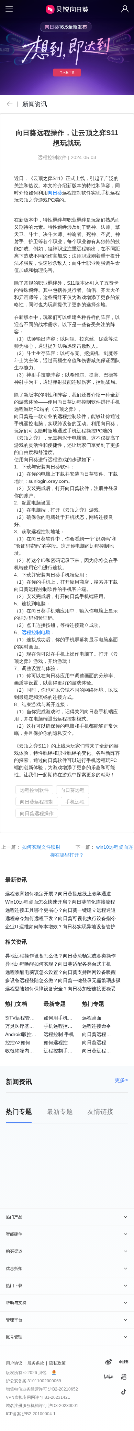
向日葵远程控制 (37, 801)
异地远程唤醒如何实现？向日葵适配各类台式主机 (58, 964)
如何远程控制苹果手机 (68, 1042)
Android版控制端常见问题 (32, 1034)
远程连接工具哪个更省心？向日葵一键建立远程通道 (60, 910)
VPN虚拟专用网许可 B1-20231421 (38, 1397)
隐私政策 (57, 1363)
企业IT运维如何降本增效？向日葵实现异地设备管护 (60, 926)
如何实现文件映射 (42, 847)
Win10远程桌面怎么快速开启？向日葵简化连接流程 (60, 902)
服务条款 (35, 1363)
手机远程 (75, 801)
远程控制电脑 (36, 632)
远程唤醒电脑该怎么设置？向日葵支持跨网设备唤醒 (60, 972)
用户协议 (14, 1363)
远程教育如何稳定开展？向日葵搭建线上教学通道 (58, 893)
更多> (121, 1080)
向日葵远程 (72, 790)
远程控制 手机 (59, 1034)
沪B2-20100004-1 (39, 1413)
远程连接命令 (96, 1026)
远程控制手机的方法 (65, 1050)
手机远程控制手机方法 (68, 1026)
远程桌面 (91, 1018)
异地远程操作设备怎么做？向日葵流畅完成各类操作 (60, 955)
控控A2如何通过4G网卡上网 (35, 1042)
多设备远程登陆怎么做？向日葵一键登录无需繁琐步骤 (63, 980)
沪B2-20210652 (63, 1389)
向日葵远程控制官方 (103, 1050)
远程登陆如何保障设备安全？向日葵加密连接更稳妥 (60, 988)
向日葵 (55, 192)
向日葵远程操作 (37, 813)
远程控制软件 (34, 790)
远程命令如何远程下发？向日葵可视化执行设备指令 (60, 918)
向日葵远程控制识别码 (106, 1042)
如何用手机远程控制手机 (70, 1018)
